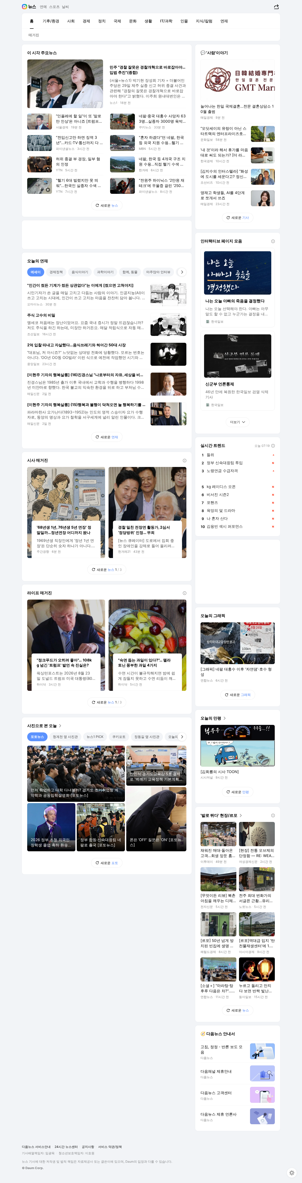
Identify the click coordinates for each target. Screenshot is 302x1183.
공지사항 (88, 1147)
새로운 (109, 205)
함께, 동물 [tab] (130, 272)
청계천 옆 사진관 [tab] (65, 737)
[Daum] (25, 6)
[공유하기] (275, 6)
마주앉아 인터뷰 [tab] (158, 272)
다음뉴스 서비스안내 (36, 1147)
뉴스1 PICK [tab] (95, 737)
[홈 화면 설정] (292, 1173)
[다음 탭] (182, 272)
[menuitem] (32, 21)
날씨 (65, 6)
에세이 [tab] (36, 272)
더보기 (235, 422)
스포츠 (54, 6)
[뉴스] (32, 6)
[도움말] (184, 460)
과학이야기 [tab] (105, 272)
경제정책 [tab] (56, 272)
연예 (43, 6)
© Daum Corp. (33, 1168)
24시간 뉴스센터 (66, 1147)
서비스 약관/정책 (110, 1147)
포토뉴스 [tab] (37, 737)
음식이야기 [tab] (80, 272)
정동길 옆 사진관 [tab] (146, 737)
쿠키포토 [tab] (119, 737)
